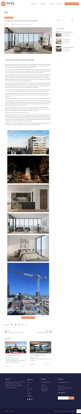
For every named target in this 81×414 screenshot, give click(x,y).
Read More (23, 366)
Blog (28, 390)
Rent (28, 386)
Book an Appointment (72, 3)
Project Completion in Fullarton (38, 355)
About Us (59, 3)
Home (6, 411)
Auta (9, 24)
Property (11, 411)
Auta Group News (9, 17)
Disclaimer (29, 393)
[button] (28, 317)
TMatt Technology (72, 411)
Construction (34, 3)
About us (29, 382)
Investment (51, 3)
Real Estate (42, 3)
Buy (28, 384)
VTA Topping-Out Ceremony (13, 355)
